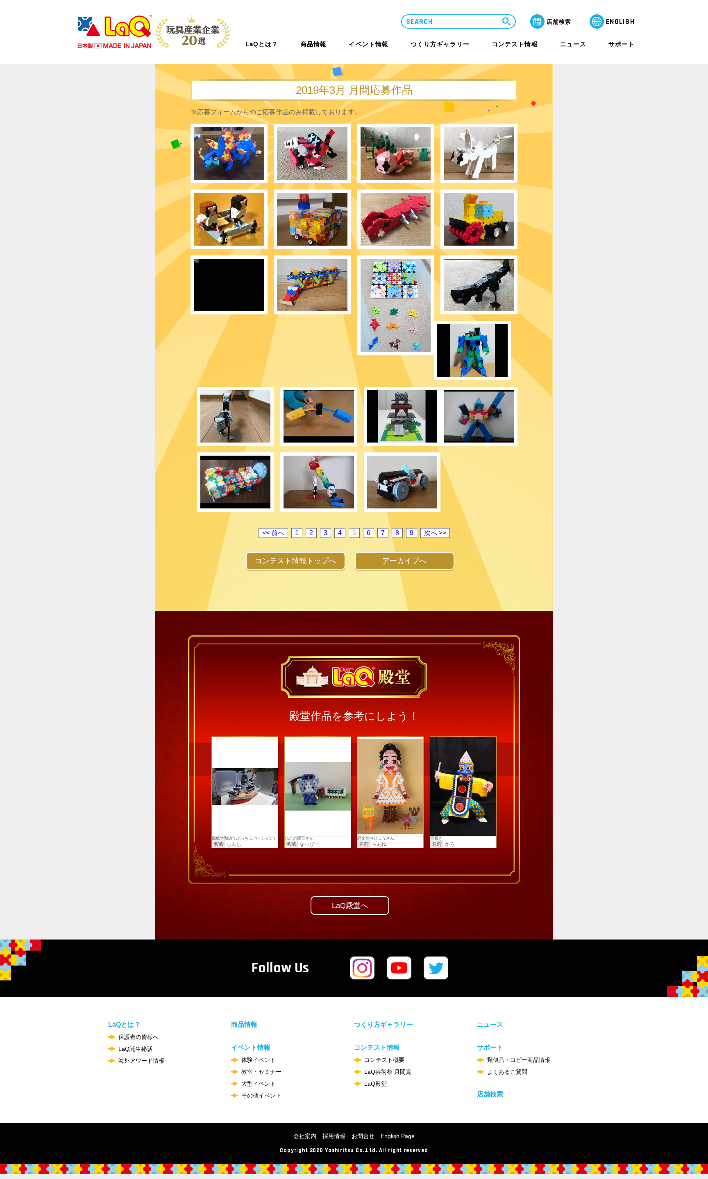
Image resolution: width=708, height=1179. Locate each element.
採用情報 (333, 1136)
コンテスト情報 (515, 44)
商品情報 (313, 44)
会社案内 (304, 1136)
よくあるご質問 (507, 1071)
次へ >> (435, 532)
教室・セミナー (261, 1071)
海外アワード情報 (141, 1060)
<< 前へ (273, 532)
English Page (398, 1136)
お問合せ (363, 1136)
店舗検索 (490, 1094)
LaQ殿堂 (375, 1083)
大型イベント (258, 1083)
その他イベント (261, 1095)
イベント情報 (368, 44)
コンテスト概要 (384, 1060)
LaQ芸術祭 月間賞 (387, 1071)
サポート (621, 44)
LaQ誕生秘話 (135, 1049)
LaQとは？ (261, 44)
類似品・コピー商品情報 (518, 1060)
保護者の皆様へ (138, 1037)
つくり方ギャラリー (440, 44)
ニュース (573, 44)
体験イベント (258, 1060)
